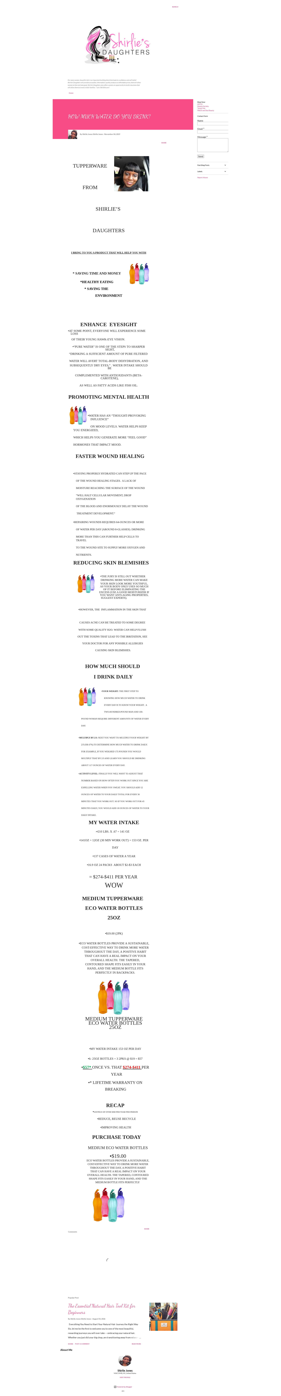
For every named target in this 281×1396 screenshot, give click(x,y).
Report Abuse (202, 177)
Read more (136, 1344)
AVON (200, 104)
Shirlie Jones (125, 1370)
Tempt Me (201, 108)
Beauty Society (203, 106)
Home (71, 93)
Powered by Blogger (124, 1387)
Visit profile (125, 1377)
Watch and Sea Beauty (205, 110)
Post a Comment (82, 1344)
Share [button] (163, 143)
